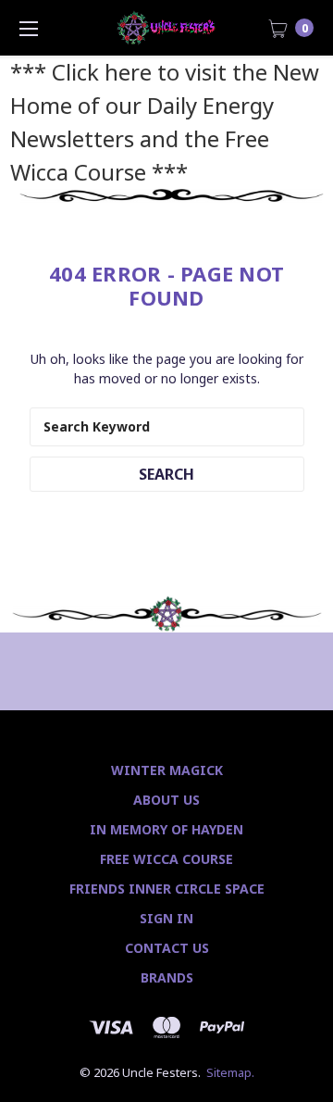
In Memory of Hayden (166, 829)
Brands (167, 977)
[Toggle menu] (28, 28)
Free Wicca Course (166, 859)
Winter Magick (167, 770)
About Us (166, 799)
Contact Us (167, 948)
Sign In (166, 918)
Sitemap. (230, 1072)
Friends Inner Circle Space (167, 888)
